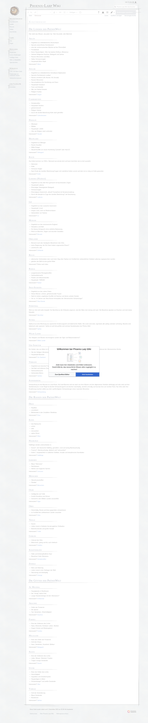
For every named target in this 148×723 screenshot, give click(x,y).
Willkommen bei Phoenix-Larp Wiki (74, 349)
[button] (62, 374)
